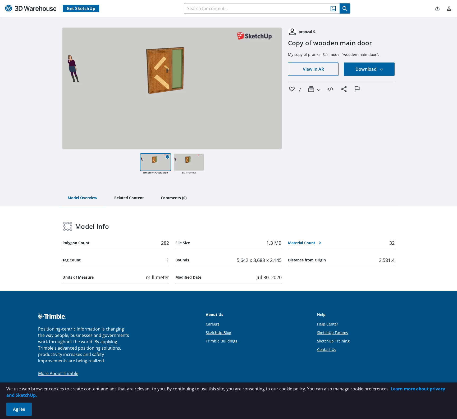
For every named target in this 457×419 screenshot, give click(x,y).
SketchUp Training (333, 341)
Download (366, 69)
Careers (213, 324)
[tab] (82, 198)
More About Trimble (58, 373)
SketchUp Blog (218, 332)
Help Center (327, 324)
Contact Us (326, 349)
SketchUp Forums (332, 332)
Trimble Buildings (221, 341)
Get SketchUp (81, 8)
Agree (19, 409)
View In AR (313, 69)
